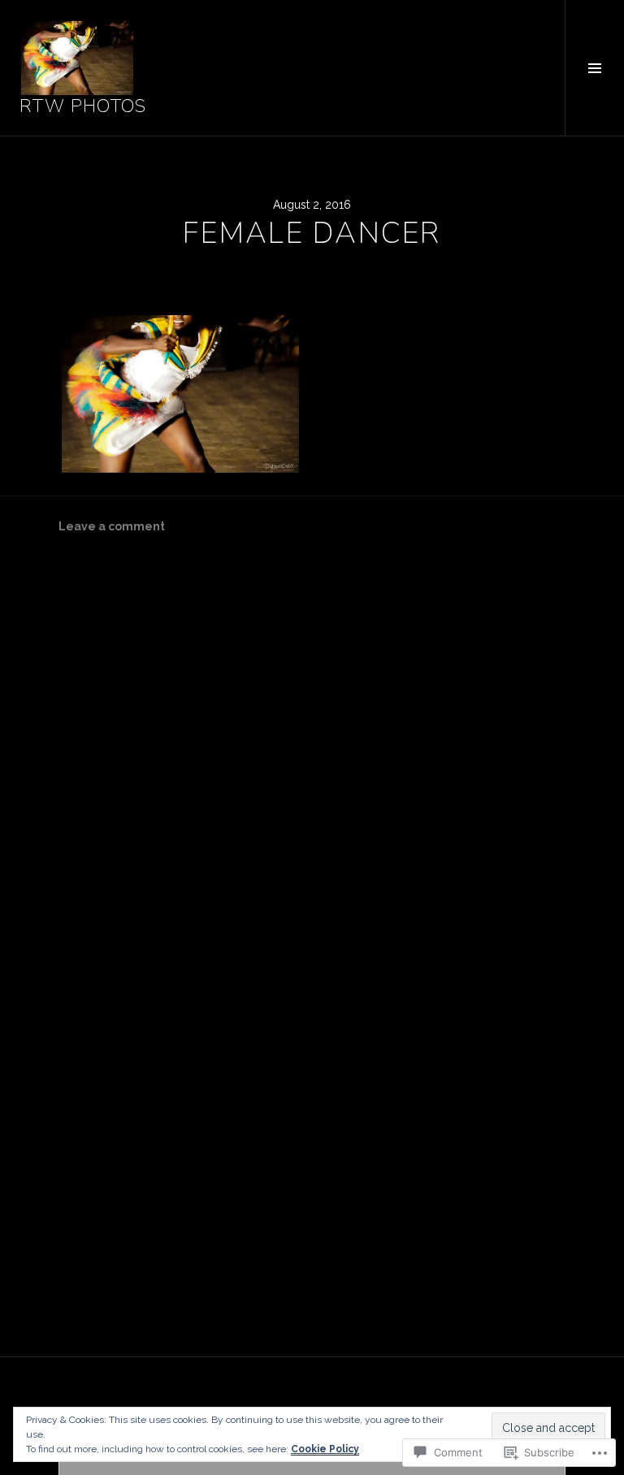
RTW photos (83, 106)
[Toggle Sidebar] (594, 68)
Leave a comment (111, 526)
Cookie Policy (325, 1449)
